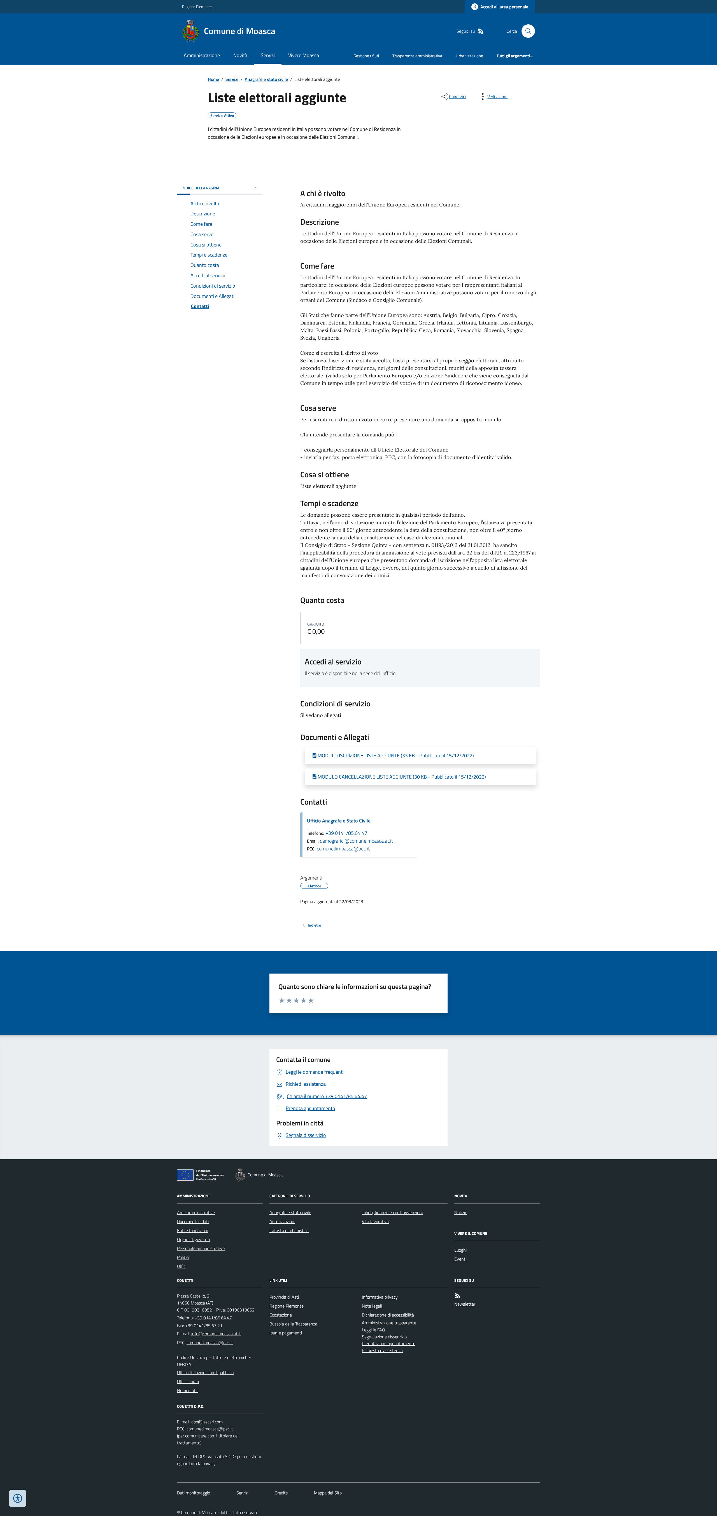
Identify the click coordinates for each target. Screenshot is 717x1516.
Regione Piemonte (197, 7)
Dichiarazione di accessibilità (388, 1314)
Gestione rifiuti (366, 56)
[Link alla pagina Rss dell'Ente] (457, 1295)
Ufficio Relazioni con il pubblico (205, 1372)
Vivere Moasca (303, 55)
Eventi (460, 1259)
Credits (281, 1492)
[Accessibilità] (17, 1498)
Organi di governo (193, 1239)
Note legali (372, 1306)
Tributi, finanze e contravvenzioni (392, 1212)
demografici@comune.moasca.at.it (356, 841)
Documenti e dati (193, 1221)
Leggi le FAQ (373, 1329)
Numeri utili (187, 1390)
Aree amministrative (196, 1212)
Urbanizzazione (469, 56)
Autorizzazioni (282, 1221)
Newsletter (464, 1304)
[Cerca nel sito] (526, 31)
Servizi (268, 55)
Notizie (460, 1212)
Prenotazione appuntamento (388, 1343)
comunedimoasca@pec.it (343, 848)
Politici (183, 1257)
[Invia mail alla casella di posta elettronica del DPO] (207, 1421)
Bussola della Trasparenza (293, 1323)
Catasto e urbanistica (289, 1230)
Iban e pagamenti (285, 1332)
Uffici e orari (188, 1381)
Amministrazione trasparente (389, 1322)
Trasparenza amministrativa (417, 56)
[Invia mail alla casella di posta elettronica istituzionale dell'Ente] (216, 1333)
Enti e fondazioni (192, 1230)
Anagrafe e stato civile (266, 79)
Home (213, 79)
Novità (240, 55)
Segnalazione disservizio (384, 1336)
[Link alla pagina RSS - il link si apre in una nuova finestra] (481, 31)
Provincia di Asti (284, 1297)
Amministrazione (202, 55)
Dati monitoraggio (193, 1492)
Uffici (181, 1266)
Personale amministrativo (201, 1248)
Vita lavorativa (375, 1221)
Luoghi (460, 1250)
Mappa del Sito (328, 1492)
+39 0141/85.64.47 (346, 833)
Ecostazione (280, 1314)
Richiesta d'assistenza (382, 1350)
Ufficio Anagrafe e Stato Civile (339, 820)
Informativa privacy (380, 1297)
